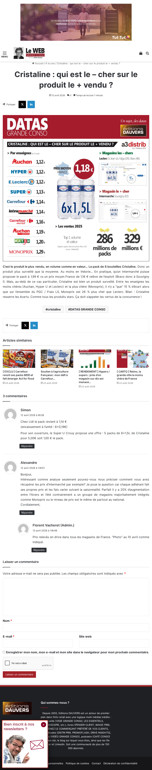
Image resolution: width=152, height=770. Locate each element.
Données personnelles (50, 763)
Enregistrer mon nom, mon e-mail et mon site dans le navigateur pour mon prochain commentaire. (77, 652)
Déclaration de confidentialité (120, 763)
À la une (50, 63)
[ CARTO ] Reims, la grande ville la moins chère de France (130, 375)
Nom (7, 621)
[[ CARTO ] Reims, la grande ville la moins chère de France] (133, 359)
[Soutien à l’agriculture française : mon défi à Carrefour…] (57, 359)
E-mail (8, 636)
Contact (96, 763)
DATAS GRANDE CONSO (87, 309)
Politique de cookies (77, 763)
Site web (85, 636)
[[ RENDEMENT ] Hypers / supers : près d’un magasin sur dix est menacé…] (95, 359)
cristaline (54, 309)
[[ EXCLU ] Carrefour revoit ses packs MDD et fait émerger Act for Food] (19, 359)
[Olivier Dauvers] (29, 53)
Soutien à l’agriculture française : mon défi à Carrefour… (54, 375)
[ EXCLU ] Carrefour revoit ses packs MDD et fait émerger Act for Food (18, 375)
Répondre (27, 446)
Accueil (38, 63)
